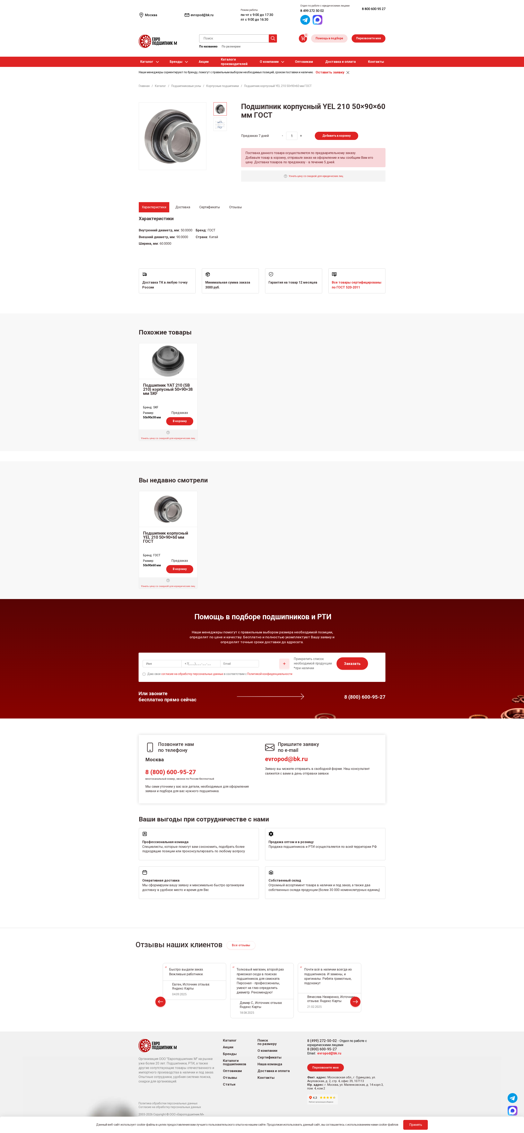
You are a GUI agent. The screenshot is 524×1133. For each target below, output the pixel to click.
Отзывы (230, 1077)
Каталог (146, 62)
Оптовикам (304, 62)
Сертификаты (269, 1057)
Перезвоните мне (368, 38)
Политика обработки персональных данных (168, 1103)
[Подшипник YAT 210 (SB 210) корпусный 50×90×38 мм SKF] (168, 361)
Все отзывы (241, 945)
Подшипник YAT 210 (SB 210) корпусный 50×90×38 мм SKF (168, 389)
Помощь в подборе (329, 38)
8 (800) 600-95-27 (170, 772)
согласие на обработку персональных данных (192, 674)
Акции (204, 62)
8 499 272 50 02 (312, 11)
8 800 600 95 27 (373, 9)
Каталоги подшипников (234, 1062)
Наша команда (269, 1064)
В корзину (180, 421)
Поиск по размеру (267, 1042)
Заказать (352, 663)
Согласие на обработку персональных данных (170, 1107)
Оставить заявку (330, 72)
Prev (160, 1003)
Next (355, 1003)
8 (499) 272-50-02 (322, 1040)
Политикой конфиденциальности (269, 674)
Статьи (229, 1084)
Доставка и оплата (340, 62)
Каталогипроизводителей (234, 61)
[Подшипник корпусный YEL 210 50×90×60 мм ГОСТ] (168, 509)
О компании (269, 62)
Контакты (376, 62)
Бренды (176, 62)
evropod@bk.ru (286, 758)
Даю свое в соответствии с (219, 674)
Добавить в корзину (336, 135)
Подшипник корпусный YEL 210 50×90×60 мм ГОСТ (165, 537)
